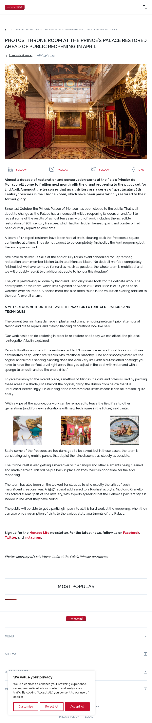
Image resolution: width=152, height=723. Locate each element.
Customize (26, 706)
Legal (89, 716)
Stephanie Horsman (20, 55)
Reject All (51, 706)
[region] (51, 693)
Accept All (77, 706)
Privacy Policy (69, 716)
